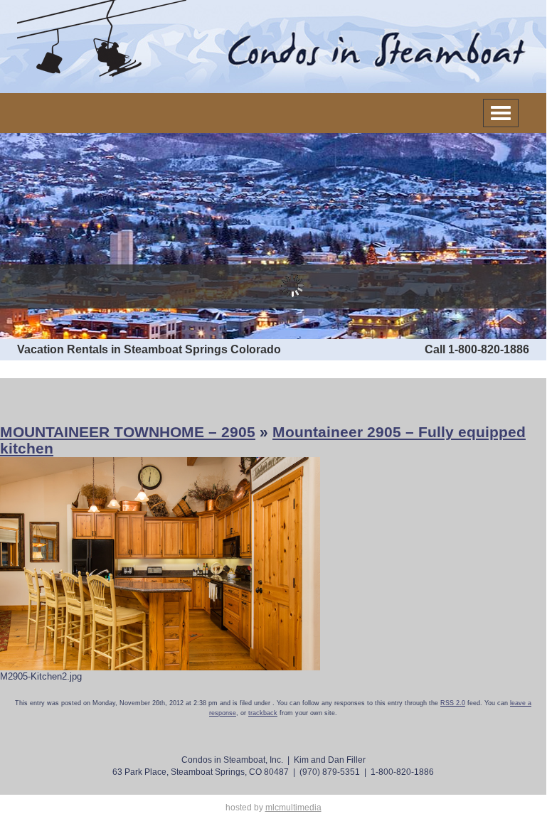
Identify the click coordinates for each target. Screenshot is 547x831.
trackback (262, 713)
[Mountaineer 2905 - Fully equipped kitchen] (160, 562)
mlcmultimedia (293, 808)
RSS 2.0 (452, 703)
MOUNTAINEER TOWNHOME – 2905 (127, 432)
